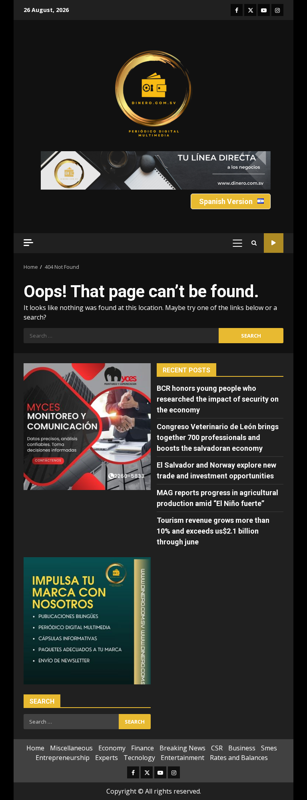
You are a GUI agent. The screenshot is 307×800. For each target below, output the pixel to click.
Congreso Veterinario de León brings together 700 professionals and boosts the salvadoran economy (218, 437)
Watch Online (273, 243)
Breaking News (182, 748)
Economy (112, 748)
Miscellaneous (71, 748)
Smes (269, 748)
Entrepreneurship (63, 757)
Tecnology (139, 757)
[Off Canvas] (28, 242)
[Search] (254, 243)
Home (35, 748)
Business (241, 748)
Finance (142, 748)
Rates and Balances (239, 757)
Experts (106, 757)
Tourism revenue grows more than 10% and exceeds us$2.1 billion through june (213, 531)
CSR (217, 748)
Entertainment (182, 757)
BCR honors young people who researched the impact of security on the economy (218, 399)
